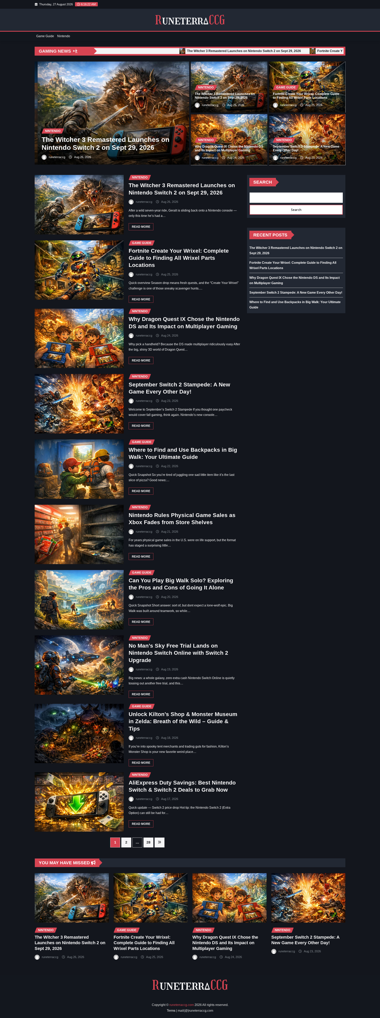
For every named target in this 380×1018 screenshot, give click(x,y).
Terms (171, 1010)
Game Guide (45, 36)
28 (148, 842)
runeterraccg (57, 157)
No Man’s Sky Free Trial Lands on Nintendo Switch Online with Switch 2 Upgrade (178, 653)
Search (262, 182)
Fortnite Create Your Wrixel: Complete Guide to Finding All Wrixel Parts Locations (179, 258)
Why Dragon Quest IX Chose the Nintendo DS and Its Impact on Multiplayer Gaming (225, 943)
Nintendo (63, 36)
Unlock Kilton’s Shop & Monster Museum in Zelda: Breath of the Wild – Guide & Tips (183, 721)
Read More (141, 226)
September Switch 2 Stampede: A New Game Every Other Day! (295, 292)
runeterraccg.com (181, 1005)
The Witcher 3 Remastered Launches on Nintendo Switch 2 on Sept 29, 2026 (70, 943)
